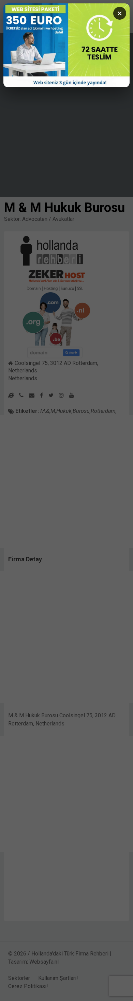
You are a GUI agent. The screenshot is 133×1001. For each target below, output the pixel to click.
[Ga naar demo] (66, 45)
